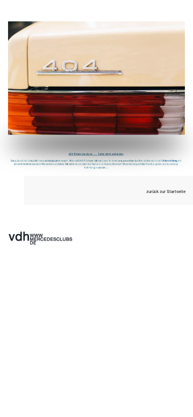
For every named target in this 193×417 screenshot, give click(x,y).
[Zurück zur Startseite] (96, 78)
